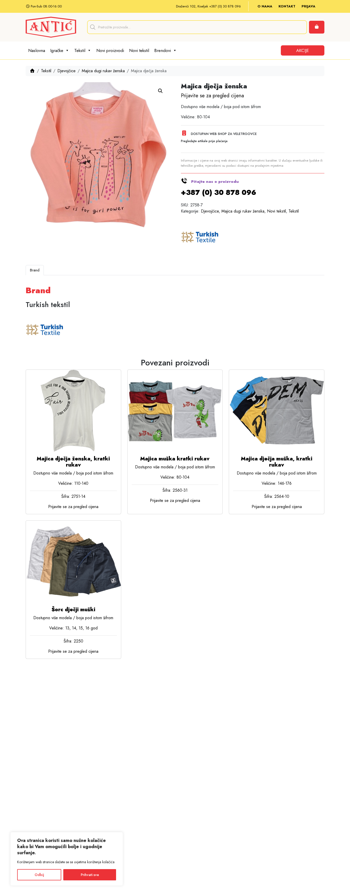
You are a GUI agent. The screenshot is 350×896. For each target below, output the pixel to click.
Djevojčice (66, 71)
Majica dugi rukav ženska (103, 71)
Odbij (39, 874)
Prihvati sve (90, 874)
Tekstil (79, 50)
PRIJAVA (308, 6)
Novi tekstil (139, 50)
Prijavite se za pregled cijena (212, 95)
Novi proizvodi (110, 50)
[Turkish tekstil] (200, 237)
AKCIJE (302, 50)
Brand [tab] (34, 270)
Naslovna (36, 50)
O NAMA (265, 6)
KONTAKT (287, 6)
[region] (66, 859)
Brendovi (162, 50)
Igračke (56, 50)
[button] (160, 91)
